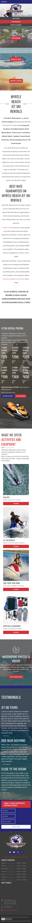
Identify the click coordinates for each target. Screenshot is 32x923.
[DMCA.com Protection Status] (6, 919)
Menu (4, 2)
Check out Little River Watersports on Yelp (16, 857)
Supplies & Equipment (16, 25)
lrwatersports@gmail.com (11, 910)
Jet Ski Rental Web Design (8, 921)
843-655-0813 (8, 907)
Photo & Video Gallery (16, 677)
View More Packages (8, 396)
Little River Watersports (16, 12)
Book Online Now (16, 22)
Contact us (6, 228)
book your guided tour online (13, 279)
